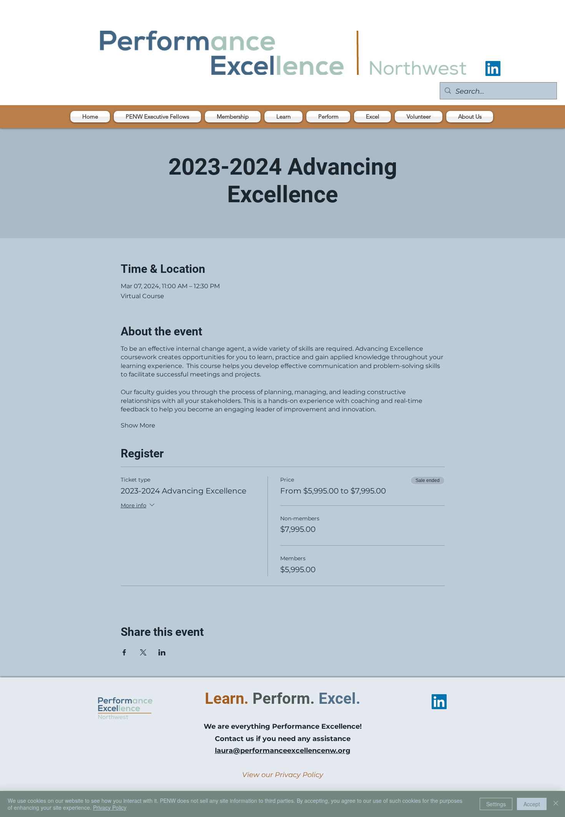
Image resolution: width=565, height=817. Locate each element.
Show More (138, 425)
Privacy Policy (109, 807)
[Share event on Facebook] (124, 652)
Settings (496, 804)
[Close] (555, 804)
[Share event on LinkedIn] (162, 652)
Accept (531, 804)
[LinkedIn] (492, 68)
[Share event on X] (143, 652)
